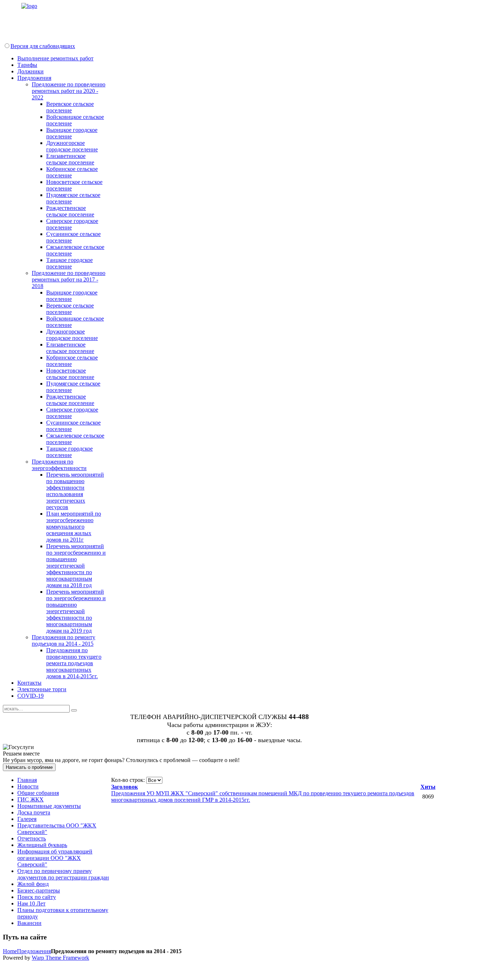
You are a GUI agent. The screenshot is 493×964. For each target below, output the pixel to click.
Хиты (428, 787)
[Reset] (74, 710)
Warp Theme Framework (60, 958)
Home (10, 951)
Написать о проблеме (29, 767)
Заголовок (124, 787)
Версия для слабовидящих (42, 46)
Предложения (34, 951)
